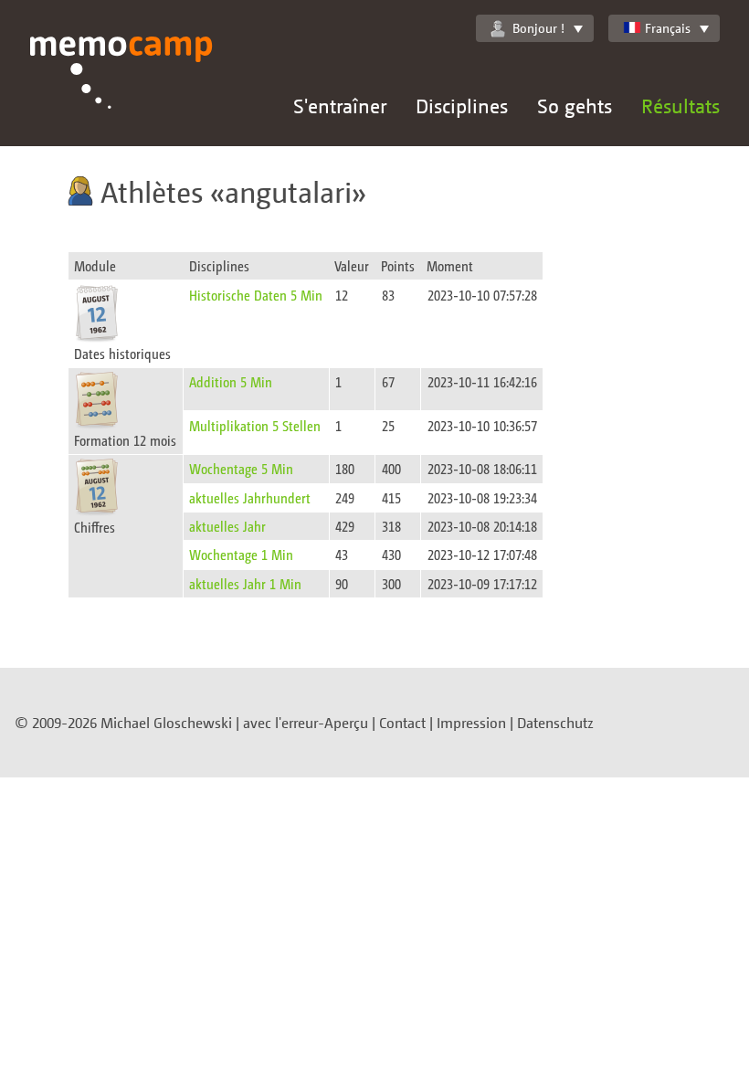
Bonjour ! (538, 28)
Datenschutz (555, 722)
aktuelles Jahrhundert (250, 497)
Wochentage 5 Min (241, 468)
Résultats (680, 105)
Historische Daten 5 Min (255, 294)
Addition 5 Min (230, 381)
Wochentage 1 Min (241, 554)
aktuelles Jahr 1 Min (245, 583)
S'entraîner (339, 105)
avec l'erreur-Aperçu (305, 722)
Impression (471, 722)
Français (668, 28)
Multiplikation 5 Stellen (255, 425)
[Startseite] (121, 91)
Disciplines (462, 105)
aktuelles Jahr (227, 525)
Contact (402, 722)
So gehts (574, 105)
